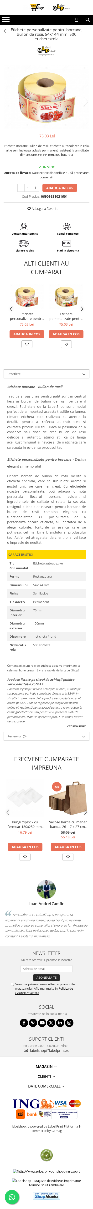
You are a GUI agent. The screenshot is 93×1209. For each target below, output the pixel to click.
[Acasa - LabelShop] (46, 7)
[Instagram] (69, 1023)
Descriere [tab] (14, 374)
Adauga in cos (59, 188)
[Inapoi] (3, 31)
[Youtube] (42, 1023)
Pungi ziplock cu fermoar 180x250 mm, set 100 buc (25, 824)
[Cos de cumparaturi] (76, 20)
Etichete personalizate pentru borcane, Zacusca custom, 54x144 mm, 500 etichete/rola (66, 316)
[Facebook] (24, 1023)
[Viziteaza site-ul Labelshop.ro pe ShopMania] (46, 1195)
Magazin (45, 1066)
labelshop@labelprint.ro (49, 1050)
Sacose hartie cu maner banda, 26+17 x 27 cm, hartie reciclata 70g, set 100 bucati (68, 824)
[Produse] (6, 21)
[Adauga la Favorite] (26, 344)
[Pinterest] (33, 1023)
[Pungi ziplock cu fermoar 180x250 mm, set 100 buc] (25, 798)
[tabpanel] (46, 97)
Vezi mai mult (76, 726)
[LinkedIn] (60, 1023)
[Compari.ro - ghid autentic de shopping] (46, 1155)
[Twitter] (51, 1023)
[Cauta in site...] (87, 20)
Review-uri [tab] (16, 736)
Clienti (45, 1076)
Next (85, 101)
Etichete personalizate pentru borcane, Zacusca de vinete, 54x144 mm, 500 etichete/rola (27, 316)
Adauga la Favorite (44, 208)
